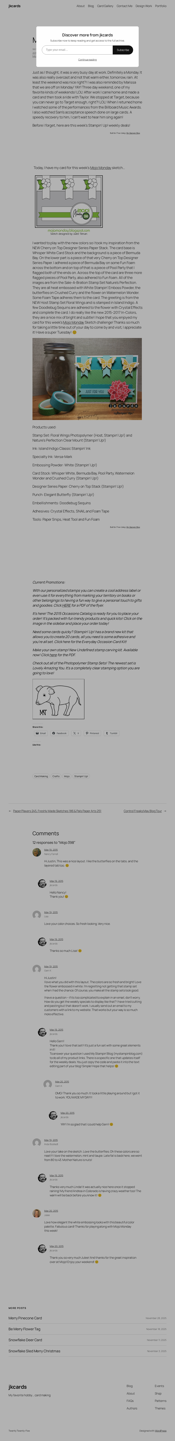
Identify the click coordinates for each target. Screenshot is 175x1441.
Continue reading (87, 59)
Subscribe (123, 50)
